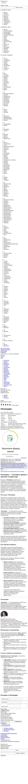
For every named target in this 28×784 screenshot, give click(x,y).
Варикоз (6, 368)
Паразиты (6, 363)
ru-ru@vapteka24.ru (5, 725)
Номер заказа (5, 699)
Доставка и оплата (5, 349)
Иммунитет (6, 372)
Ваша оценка (4, 709)
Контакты (6, 730)
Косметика (6, 376)
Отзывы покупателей (9, 729)
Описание (3, 471)
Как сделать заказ (5, 348)
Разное (5, 386)
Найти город (19, 7)
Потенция (6, 371)
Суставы (6, 366)
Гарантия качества (5, 737)
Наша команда (4, 736)
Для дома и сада (8, 384)
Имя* (17, 750)
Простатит (6, 364)
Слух (5, 380)
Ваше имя (4, 702)
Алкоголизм (7, 367)
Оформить (3, 755)
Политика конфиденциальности (9, 733)
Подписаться (18, 721)
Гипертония (7, 382)
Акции (2, 356)
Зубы (5, 379)
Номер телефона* (20, 753)
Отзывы (22, 471)
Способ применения (11, 471)
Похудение (6, 360)
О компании (4, 734)
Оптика (2, 738)
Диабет (5, 362)
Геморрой (6, 370)
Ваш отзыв (4, 706)
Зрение (5, 378)
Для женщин (7, 374)
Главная (6, 395)
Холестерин (7, 383)
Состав (18, 471)
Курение (6, 375)
